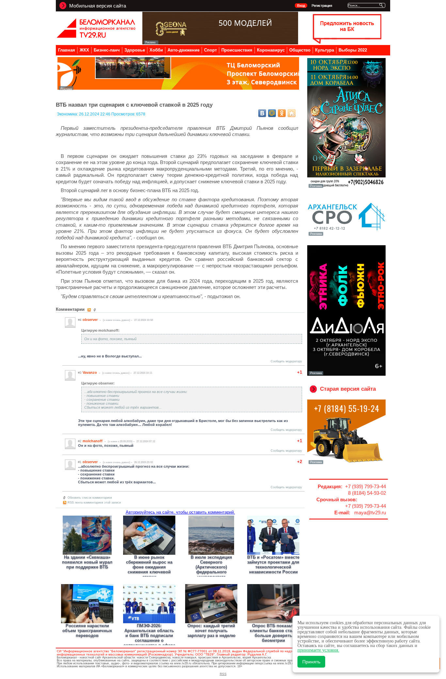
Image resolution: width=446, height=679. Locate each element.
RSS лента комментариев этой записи (94, 502)
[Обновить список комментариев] (95, 309)
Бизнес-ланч (107, 50)
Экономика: (68, 114)
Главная (66, 50)
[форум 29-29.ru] (346, 235)
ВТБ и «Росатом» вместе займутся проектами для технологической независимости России (273, 564)
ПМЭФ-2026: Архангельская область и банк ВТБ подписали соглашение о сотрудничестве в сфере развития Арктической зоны (149, 640)
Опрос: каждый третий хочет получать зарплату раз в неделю (211, 630)
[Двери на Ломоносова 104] (220, 42)
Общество (300, 50)
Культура (324, 50)
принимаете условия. (318, 650)
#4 (79, 320)
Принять (311, 661)
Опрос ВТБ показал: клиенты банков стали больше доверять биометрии (273, 633)
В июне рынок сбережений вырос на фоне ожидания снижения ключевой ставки (149, 567)
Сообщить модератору (286, 361)
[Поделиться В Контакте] (262, 113)
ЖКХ (84, 50)
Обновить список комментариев (90, 497)
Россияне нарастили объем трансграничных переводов (87, 630)
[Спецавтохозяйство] (346, 463)
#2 (79, 441)
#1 (79, 462)
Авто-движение (183, 50)
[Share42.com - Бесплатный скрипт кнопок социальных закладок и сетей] (291, 113)
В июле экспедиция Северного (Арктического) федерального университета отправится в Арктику (211, 569)
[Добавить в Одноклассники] (282, 113)
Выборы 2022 (353, 50)
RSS (223, 674)
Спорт (210, 50)
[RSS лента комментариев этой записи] (90, 309)
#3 (79, 372)
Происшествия (236, 50)
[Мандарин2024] (178, 88)
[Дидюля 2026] (346, 374)
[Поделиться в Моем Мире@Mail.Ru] (272, 113)
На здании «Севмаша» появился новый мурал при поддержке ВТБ (87, 562)
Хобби (156, 50)
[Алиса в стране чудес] (346, 187)
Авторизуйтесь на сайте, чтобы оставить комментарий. (180, 512)
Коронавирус (271, 50)
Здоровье (134, 50)
